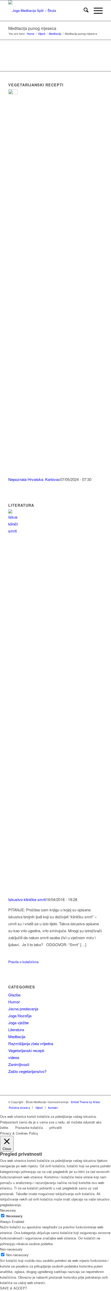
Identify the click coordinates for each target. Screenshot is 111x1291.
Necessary (14, 1216)
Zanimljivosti (18, 1064)
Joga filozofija (19, 1015)
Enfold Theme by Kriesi (85, 1102)
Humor (14, 1001)
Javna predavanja (23, 1008)
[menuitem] (83, 10)
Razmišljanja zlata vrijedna (30, 1043)
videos (13, 1057)
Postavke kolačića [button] (29, 1127)
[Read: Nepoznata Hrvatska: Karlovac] (13, 92)
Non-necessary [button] (11, 1249)
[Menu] (96, 10)
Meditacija (16, 1036)
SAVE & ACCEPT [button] (13, 1288)
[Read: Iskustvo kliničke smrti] (13, 531)
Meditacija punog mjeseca (32, 28)
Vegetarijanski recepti (26, 1050)
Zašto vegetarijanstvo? (27, 1071)
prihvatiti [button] (55, 1127)
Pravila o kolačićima (23, 961)
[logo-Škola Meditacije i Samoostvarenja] (46, 10)
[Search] (83, 10)
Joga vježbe (18, 1022)
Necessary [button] (8, 1210)
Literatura (16, 1029)
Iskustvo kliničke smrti (27, 899)
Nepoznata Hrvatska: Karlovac (34, 479)
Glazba (14, 994)
